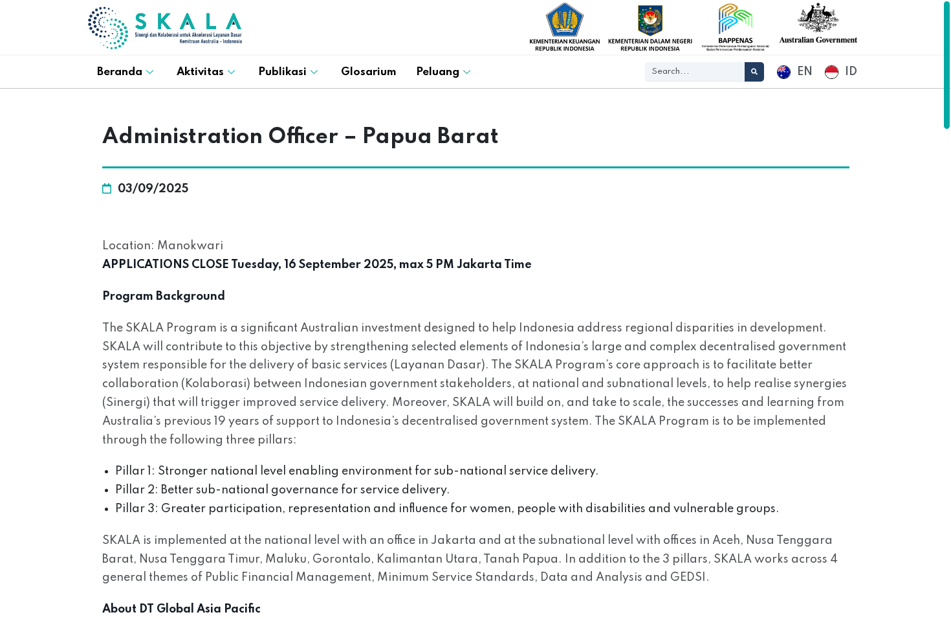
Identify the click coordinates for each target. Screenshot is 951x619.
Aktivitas (200, 72)
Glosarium (369, 72)
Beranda (119, 72)
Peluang (437, 72)
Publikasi (282, 72)
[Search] (754, 72)
